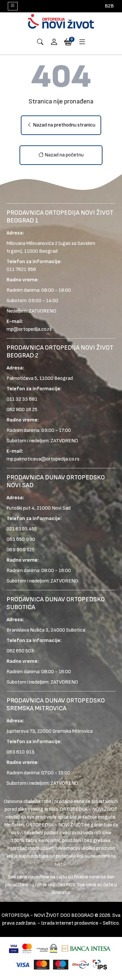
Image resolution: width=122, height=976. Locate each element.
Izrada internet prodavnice (69, 923)
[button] (54, 42)
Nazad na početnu (64, 155)
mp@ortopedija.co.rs (29, 329)
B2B (109, 6)
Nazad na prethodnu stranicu (63, 125)
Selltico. (111, 923)
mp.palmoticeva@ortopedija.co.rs (43, 459)
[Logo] (61, 21)
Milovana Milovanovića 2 (32, 243)
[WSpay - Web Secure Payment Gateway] (47, 948)
